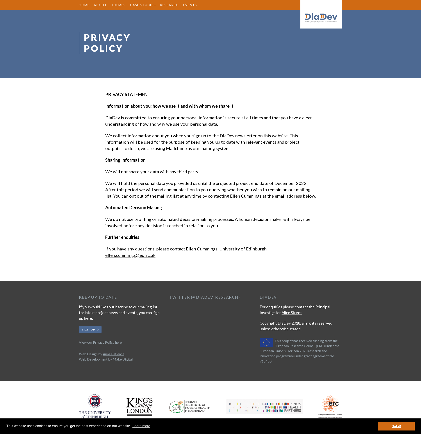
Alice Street (292, 312)
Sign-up (88, 329)
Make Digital (123, 359)
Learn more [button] (141, 426)
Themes (118, 5)
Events (190, 5)
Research (169, 5)
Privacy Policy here (107, 342)
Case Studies (143, 5)
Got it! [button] (396, 426)
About (100, 5)
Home (84, 5)
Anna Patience (113, 354)
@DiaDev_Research (215, 297)
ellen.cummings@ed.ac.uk (130, 255)
